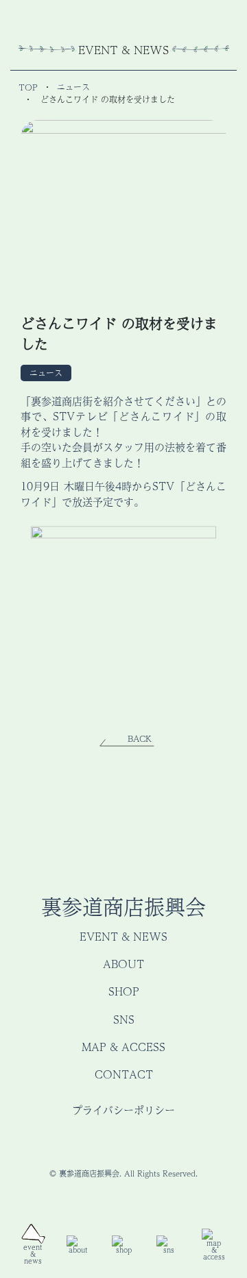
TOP (28, 87)
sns (123, 1019)
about (123, 964)
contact (124, 1074)
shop (123, 991)
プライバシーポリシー (123, 1110)
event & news (123, 936)
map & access (123, 1046)
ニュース (73, 87)
